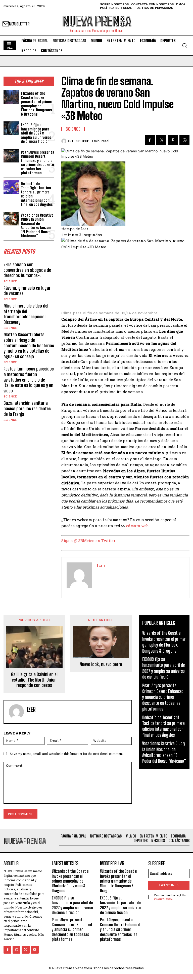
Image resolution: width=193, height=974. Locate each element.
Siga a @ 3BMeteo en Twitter (88, 540)
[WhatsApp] (184, 140)
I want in (166, 885)
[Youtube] (35, 950)
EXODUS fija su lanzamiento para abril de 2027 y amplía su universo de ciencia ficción (36, 133)
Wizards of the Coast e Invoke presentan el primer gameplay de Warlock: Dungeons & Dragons (36, 103)
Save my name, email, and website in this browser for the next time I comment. (67, 754)
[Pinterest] (173, 140)
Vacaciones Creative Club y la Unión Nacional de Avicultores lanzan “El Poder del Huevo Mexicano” (37, 225)
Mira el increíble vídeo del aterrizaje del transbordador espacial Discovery (26, 314)
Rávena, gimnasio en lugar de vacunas (27, 290)
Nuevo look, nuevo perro (100, 664)
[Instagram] (16, 950)
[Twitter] (161, 140)
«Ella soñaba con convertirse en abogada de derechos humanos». (27, 270)
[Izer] (64, 141)
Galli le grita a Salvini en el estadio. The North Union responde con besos (34, 680)
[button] (184, 45)
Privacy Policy (163, 898)
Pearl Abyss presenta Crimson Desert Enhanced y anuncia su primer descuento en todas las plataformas (37, 162)
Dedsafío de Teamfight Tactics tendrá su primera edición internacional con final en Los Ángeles (37, 194)
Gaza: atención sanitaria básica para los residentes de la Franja (27, 408)
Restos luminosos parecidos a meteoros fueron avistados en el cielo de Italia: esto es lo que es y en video (29, 379)
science (10, 281)
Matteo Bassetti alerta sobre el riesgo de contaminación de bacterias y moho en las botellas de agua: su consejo (29, 345)
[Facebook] (150, 140)
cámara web (137, 525)
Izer (85, 141)
